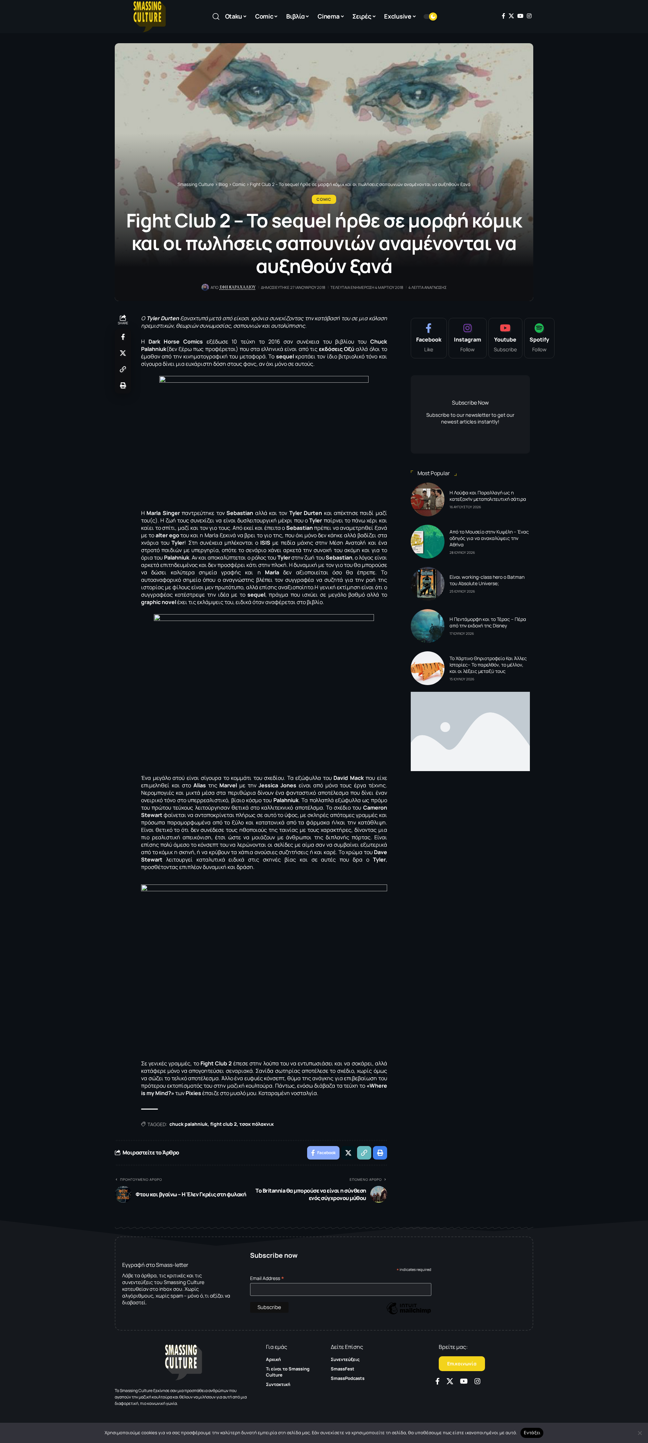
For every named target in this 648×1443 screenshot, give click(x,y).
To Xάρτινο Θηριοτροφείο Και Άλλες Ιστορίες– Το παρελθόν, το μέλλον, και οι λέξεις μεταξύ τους (488, 664)
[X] (511, 16)
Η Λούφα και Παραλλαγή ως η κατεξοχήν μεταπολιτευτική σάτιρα (488, 495)
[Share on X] (123, 353)
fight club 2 (223, 1124)
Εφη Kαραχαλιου (238, 287)
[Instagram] (529, 16)
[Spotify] (539, 338)
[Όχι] (639, 1433)
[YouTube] (520, 16)
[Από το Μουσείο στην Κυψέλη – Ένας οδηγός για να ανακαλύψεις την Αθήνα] (427, 542)
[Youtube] (505, 338)
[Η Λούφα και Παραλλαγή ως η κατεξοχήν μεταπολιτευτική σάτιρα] (427, 499)
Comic (324, 199)
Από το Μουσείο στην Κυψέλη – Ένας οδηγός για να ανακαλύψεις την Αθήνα (489, 538)
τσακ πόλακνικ (256, 1124)
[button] (216, 16)
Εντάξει (532, 1432)
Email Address (267, 1278)
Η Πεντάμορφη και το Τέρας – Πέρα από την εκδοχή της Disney (488, 622)
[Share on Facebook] (123, 337)
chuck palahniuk (188, 1124)
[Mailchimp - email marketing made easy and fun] (408, 1313)
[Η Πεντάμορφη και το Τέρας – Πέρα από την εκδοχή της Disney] (427, 626)
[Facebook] (503, 16)
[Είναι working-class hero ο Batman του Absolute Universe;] (427, 584)
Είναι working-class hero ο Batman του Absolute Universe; (487, 580)
